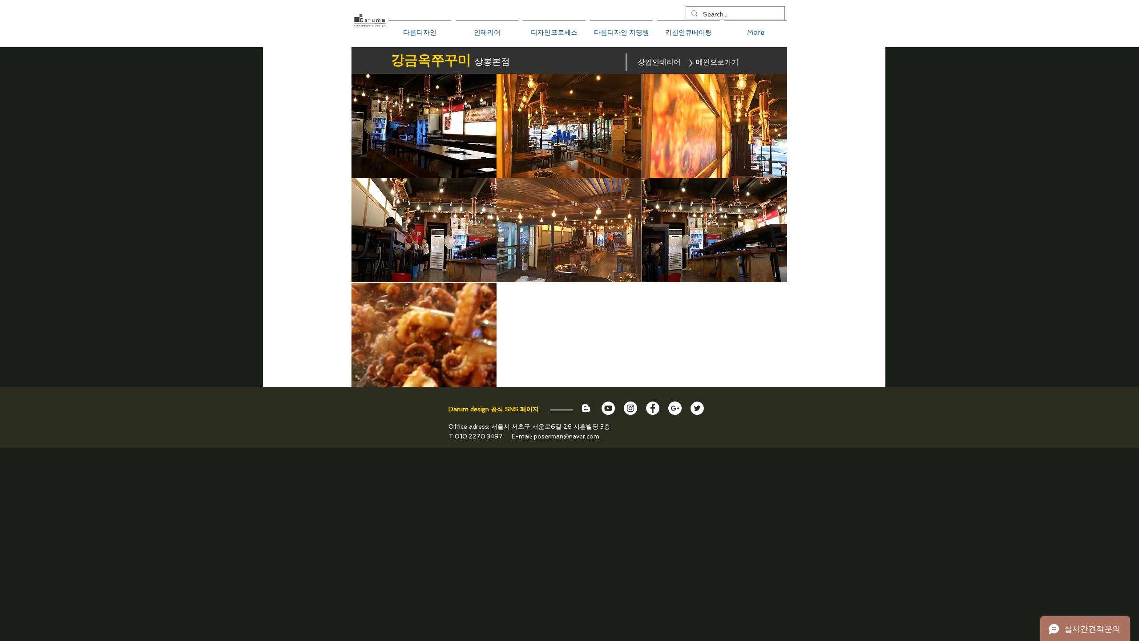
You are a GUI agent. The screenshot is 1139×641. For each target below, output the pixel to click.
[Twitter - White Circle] (697, 408)
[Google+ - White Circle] (675, 408)
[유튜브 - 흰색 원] (608, 408)
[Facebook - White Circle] (652, 408)
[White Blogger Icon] (586, 408)
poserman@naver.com (566, 436)
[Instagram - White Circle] (630, 408)
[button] (424, 126)
